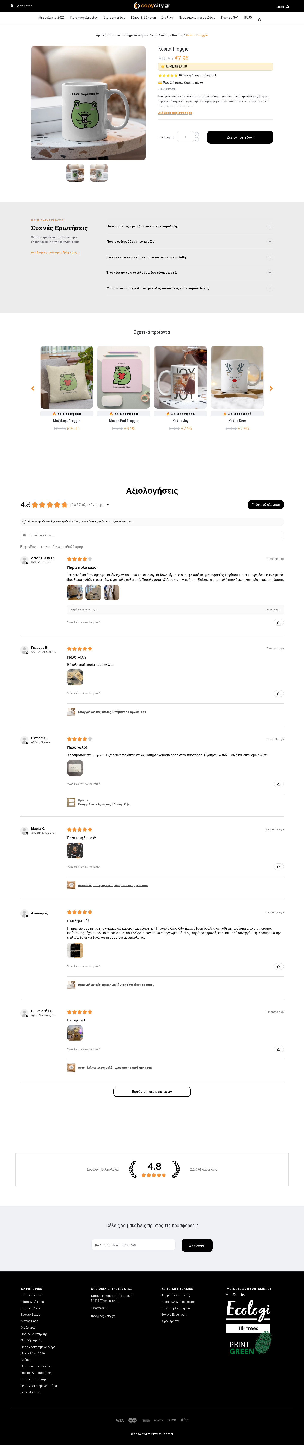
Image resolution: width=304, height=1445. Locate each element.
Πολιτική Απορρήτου (176, 1308)
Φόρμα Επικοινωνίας (176, 1295)
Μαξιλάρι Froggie (66, 421)
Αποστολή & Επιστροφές (178, 1302)
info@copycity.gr (103, 1316)
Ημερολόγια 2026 (52, 17)
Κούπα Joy (180, 421)
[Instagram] (234, 1295)
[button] (107, 504)
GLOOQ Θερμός (31, 1340)
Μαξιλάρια (28, 1327)
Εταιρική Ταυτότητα (34, 1379)
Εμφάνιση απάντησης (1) (84, 609)
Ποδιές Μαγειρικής (34, 1334)
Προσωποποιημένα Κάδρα (39, 1386)
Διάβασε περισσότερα (175, 113)
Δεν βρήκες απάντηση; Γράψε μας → (55, 252)
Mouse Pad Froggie (123, 421)
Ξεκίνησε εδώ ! (240, 137)
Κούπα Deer (237, 421)
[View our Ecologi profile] (248, 1314)
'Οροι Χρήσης (171, 1321)
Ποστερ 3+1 (230, 17)
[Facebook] (227, 1295)
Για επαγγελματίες (84, 17)
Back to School (31, 1314)
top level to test (31, 1295)
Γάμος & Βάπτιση (143, 17)
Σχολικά (167, 17)
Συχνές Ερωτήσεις (174, 1314)
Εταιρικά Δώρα (114, 17)
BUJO (248, 17)
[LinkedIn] (243, 1295)
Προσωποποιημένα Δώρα (197, 17)
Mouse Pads (29, 1321)
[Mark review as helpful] (279, 622)
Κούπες (26, 1360)
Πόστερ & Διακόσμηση (36, 1373)
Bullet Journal (31, 1392)
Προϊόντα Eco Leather (36, 1366)
